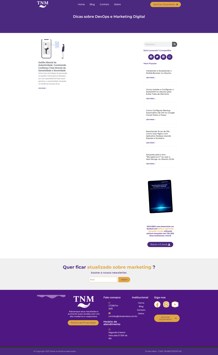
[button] (151, 57)
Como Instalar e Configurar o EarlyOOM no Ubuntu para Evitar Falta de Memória (160, 91)
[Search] (174, 44)
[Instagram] (166, 304)
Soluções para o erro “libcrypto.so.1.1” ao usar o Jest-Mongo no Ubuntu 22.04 (160, 156)
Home (81, 4)
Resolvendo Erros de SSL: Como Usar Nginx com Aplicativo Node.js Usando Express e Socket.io (158, 134)
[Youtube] (175, 304)
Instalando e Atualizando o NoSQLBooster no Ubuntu (159, 72)
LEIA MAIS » (42, 88)
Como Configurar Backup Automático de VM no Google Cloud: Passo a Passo (160, 112)
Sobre (117, 4)
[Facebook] (157, 304)
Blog (92, 4)
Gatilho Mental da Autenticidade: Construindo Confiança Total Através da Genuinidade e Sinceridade (52, 66)
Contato (104, 4)
